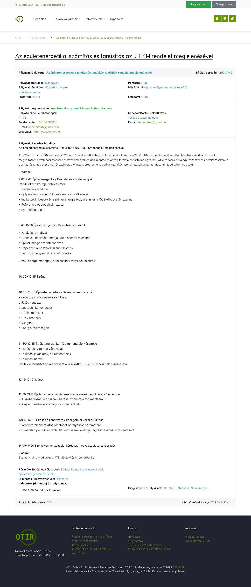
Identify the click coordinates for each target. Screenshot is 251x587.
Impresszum (78, 553)
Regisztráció (225, 4)
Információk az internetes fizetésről (91, 548)
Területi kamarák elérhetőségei (145, 544)
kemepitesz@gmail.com (44, 127)
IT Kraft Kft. (178, 567)
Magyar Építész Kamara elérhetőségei (149, 548)
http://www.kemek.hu (46, 131)
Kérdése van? (25, 5)
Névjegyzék (134, 536)
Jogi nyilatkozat (80, 544)
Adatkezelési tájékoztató (85, 540)
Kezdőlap (40, 19)
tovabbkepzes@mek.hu (52, 5)
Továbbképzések (66, 19)
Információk (94, 19)
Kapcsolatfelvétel (194, 536)
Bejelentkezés (199, 4)
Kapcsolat (116, 19)
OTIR (18, 37)
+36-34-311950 (47, 122)
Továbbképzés (38, 37)
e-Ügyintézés (135, 540)
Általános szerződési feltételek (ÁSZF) (92, 536)
